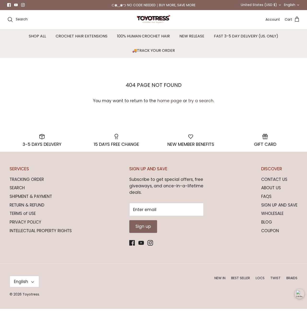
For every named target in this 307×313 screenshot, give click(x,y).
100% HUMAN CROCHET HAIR (143, 40)
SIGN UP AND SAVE (279, 209)
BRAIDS (291, 282)
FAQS (266, 200)
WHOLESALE (272, 217)
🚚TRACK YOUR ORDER (153, 54)
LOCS (260, 282)
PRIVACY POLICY (25, 226)
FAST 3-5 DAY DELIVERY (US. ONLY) (246, 40)
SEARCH (17, 192)
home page (169, 105)
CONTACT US (274, 183)
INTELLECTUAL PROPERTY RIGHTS (41, 235)
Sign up (143, 230)
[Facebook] (9, 7)
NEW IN (219, 282)
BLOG (266, 226)
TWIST (275, 282)
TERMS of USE (23, 217)
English (289, 7)
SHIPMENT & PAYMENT (31, 200)
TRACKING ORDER (27, 183)
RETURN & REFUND (27, 209)
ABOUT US (271, 192)
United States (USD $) (259, 7)
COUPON (270, 235)
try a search (200, 105)
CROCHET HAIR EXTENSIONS (81, 40)
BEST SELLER (240, 282)
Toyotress (31, 298)
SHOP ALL (37, 40)
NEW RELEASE (191, 40)
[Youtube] (16, 7)
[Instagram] (23, 7)
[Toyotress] (153, 23)
